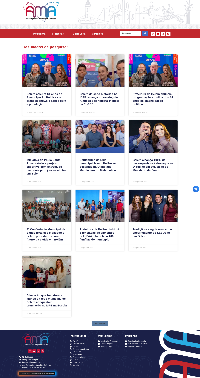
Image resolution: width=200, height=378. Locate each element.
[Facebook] (168, 34)
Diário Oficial (79, 34)
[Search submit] (145, 33)
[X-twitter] (163, 34)
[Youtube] (158, 34)
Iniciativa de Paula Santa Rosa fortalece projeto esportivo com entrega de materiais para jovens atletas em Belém (46, 166)
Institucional (39, 34)
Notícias (59, 34)
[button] (100, 323)
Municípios (97, 34)
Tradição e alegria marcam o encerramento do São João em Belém (152, 233)
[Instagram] (153, 34)
